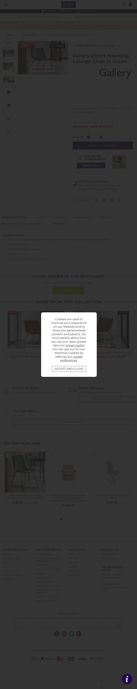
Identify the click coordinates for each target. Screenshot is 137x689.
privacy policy (75, 345)
